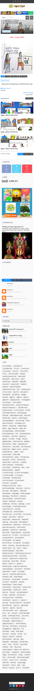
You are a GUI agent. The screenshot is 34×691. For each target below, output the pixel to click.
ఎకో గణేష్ (27, 410)
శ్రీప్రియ (22, 639)
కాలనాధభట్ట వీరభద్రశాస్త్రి (8, 431)
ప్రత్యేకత (10, 354)
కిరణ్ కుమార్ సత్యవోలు (20, 431)
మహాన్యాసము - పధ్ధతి (7, 576)
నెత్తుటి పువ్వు (21, 503)
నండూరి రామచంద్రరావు (8, 498)
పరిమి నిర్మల (17, 509)
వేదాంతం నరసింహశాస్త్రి (21, 623)
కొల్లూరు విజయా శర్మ (18, 441)
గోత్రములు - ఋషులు (16, 449)
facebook (20, 154)
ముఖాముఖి (21, 582)
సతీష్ (11, 647)
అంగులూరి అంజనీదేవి (13, 373)
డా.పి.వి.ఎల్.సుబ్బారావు (8, 480)
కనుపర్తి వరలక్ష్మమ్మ (23, 418)
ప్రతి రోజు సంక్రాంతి (21, 527)
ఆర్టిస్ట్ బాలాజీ (6, 399)
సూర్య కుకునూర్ (6, 665)
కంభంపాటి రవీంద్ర (6, 418)
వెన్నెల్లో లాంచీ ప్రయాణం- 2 (8, 623)
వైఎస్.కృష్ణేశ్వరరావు (7, 628)
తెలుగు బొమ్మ (5, 490)
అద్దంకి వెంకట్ (15, 381)
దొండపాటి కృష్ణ (6, 496)
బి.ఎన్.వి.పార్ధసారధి (7, 540)
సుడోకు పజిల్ (6, 662)
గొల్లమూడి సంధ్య (6, 449)
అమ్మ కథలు (5, 386)
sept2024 (4, 120)
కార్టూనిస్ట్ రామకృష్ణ (22, 425)
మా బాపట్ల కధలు (6, 579)
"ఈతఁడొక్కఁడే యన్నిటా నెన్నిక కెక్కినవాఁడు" (13, 227)
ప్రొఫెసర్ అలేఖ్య (23, 529)
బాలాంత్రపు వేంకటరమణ (8, 537)
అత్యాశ (10, 348)
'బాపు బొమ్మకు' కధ (17, 366)
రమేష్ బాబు (5, 592)
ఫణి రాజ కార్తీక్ (6, 532)
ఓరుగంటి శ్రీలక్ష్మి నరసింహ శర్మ (9, 412)
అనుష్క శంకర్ (6, 384)
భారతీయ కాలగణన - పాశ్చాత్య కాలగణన (18, 558)
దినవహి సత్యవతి (6, 493)
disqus (31, 154)
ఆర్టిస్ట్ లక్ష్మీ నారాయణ (15, 399)
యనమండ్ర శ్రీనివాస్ (7, 587)
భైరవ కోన (5, 563)
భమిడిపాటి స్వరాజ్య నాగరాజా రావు (23, 553)
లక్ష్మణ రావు (16, 605)
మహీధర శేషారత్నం (18, 576)
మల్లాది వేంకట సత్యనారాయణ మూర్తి (18, 574)
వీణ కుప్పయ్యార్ (6, 621)
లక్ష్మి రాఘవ (5, 608)
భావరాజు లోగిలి (15, 561)
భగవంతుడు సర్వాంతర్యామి (8, 550)
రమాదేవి (25, 589)
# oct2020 (7, 76)
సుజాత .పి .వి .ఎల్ (14, 660)
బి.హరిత (4, 545)
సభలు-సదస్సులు (6, 652)
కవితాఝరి (5, 425)
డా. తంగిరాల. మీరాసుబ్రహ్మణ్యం (21, 472)
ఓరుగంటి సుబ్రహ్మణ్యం (22, 412)
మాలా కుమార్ (6, 582)
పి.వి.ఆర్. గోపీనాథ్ (17, 514)
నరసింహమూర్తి (12, 501)
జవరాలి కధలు (15, 462)
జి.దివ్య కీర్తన (23, 462)
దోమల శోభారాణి (14, 496)
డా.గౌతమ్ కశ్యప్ (6, 477)
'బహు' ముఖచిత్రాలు (7, 366)
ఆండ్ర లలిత (15, 392)
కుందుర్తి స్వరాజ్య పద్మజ (25, 433)
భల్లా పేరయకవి (23, 555)
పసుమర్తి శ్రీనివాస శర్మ (7, 511)
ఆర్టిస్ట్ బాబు (25, 397)
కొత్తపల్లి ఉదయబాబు (7, 441)
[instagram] (23, 686)
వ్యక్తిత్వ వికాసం (16, 628)
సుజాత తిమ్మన (23, 660)
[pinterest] (20, 686)
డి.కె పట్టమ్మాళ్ (14, 483)
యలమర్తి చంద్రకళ (17, 587)
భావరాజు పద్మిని (6, 561)
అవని (18, 389)
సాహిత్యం (21, 654)
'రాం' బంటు (16, 368)
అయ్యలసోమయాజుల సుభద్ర (9, 389)
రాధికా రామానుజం (21, 595)
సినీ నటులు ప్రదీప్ (11, 657)
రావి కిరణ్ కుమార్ (6, 600)
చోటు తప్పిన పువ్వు (25, 457)
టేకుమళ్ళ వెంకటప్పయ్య (8, 470)
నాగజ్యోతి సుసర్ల (6, 503)
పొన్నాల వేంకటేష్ (13, 522)
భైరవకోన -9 (20, 563)
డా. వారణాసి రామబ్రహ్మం (8, 475)
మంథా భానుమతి (18, 568)
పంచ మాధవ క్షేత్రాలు (7, 506)
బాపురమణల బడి (7, 535)
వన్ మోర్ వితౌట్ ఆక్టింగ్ (24, 613)
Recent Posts (17, 280)
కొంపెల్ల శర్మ (24, 438)
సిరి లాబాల (5, 660)
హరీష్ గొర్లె (5, 667)
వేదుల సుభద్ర (5, 626)
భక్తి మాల (19, 548)
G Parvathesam (25, 368)
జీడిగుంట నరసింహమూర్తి (8, 464)
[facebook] (13, 1)
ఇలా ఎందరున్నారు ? (7, 402)
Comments (7, 280)
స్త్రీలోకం (18, 665)
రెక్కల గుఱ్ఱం (5, 602)
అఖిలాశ (23, 379)
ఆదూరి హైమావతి (6, 394)
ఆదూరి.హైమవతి (15, 394)
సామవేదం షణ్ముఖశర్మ (25, 652)
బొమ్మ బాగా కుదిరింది (7, 548)
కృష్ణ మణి (5, 438)
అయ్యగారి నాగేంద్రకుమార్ (15, 386)
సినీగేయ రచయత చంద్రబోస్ (23, 657)
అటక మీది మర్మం (6, 381)
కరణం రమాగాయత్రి (20, 420)
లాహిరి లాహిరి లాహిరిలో (8, 610)
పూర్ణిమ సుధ (20, 516)
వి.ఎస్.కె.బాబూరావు (15, 618)
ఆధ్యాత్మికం (23, 394)
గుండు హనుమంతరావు (26, 446)
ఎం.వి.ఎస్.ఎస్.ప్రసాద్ (19, 410)
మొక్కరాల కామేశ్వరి (17, 584)
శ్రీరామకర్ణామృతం (14, 641)
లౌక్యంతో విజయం (23, 610)
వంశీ (9, 613)
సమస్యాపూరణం (15, 652)
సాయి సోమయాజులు (12, 654)
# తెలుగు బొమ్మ (23, 76)
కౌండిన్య (14, 444)
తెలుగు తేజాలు (19, 488)
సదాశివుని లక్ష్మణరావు (7, 649)
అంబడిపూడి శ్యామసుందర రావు (9, 376)
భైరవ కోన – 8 (12, 563)
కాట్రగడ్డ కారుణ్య (12, 425)
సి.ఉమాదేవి (27, 654)
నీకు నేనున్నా (14, 503)
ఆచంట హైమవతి (24, 392)
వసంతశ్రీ (4, 615)
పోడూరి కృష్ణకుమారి (23, 522)
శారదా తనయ (6, 634)
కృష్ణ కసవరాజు (22, 436)
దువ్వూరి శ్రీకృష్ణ (15, 493)
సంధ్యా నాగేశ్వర (23, 644)
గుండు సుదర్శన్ (16, 446)
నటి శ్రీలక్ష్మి (5, 501)
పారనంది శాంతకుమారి (18, 511)
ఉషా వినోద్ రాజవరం (22, 407)
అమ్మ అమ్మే (11, 342)
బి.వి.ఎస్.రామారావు (7, 542)
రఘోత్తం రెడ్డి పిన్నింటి (7, 589)
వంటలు (4, 613)
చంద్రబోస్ (16, 451)
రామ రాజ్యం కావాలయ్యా (8, 597)
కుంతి (17, 433)
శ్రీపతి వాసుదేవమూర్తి (7, 639)
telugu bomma (24, 371)
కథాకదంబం (14, 418)
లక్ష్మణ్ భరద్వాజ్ (24, 605)
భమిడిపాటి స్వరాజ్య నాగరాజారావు (10, 555)
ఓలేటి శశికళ (5, 415)
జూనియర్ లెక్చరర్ (19, 464)
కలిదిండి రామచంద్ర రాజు (8, 423)
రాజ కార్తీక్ (5, 595)
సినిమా (4, 657)
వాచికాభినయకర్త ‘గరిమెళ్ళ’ (14, 615)
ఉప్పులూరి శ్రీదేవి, (18, 28)
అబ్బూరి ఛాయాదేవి (15, 384)
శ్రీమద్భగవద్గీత (6, 641)
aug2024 (4, 137)
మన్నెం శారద (5, 574)
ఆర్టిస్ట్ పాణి (19, 397)
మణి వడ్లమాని (27, 568)
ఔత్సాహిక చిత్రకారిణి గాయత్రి (16, 415)
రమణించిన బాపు (17, 589)
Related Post (5, 98)
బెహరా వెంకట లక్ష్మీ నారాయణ (22, 545)
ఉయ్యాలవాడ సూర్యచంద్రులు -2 (9, 407)
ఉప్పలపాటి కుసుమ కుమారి (8, 405)
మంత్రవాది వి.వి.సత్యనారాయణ (20, 566)
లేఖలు (16, 610)
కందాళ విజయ (27, 415)
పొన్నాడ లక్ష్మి (5, 522)
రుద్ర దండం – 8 (15, 600)
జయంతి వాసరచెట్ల (21, 459)
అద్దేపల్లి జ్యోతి (23, 381)
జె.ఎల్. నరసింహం (6, 467)
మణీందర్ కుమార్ (6, 571)
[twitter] (15, 1)
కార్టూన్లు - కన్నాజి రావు (13, 428)
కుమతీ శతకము (6, 436)
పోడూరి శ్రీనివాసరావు (7, 524)
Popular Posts (27, 280)
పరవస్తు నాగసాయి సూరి (8, 509)
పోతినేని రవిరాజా (17, 524)
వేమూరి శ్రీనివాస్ (13, 626)
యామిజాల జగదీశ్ (27, 587)
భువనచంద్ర (23, 561)
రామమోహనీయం (18, 597)
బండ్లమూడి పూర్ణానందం (16, 532)
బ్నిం (14, 548)
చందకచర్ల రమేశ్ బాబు (7, 451)
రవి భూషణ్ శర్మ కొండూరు (22, 592)
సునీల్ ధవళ (13, 662)
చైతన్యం (17, 457)
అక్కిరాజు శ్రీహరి (6, 379)
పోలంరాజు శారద (26, 524)
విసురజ (23, 618)
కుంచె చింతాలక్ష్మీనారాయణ (8, 433)
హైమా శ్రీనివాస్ (26, 667)
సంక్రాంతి (4, 644)
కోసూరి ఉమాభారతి (7, 444)
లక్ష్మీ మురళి (12, 608)
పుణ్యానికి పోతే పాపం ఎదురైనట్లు (15, 335)
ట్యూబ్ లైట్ (17, 470)
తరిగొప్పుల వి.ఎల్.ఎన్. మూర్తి (9, 485)
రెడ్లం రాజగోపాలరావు (7, 605)
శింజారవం (20, 634)
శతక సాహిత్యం (6, 631)
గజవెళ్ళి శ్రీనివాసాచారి (22, 444)
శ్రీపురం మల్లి (16, 639)
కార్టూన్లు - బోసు (23, 428)
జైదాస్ (23, 467)
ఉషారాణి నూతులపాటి (7, 410)
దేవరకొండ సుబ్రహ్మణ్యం (25, 493)
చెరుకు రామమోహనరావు (8, 457)
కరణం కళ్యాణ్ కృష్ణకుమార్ (8, 420)
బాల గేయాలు (15, 535)
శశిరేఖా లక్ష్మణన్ (19, 631)
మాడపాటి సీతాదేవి (16, 579)
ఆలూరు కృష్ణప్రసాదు (26, 399)
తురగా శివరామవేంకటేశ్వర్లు (8, 488)
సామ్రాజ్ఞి (4, 654)
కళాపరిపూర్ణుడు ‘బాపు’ (20, 423)
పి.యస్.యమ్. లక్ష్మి (7, 514)
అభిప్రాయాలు (23, 384)
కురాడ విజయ (14, 436)
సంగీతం (9, 644)
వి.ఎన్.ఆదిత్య (6, 618)
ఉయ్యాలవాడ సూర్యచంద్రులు (22, 405)
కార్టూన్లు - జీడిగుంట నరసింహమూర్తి (9, 115)
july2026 (4, 103)
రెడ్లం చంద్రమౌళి (27, 602)
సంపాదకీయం (5, 647)
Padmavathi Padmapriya (13, 302)
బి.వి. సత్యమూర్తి (16, 540)
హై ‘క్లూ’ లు (18, 667)
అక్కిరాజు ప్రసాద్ (21, 376)
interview (15, 371)
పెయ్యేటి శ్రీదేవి (25, 519)
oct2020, (13, 28)
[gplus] (18, 1)
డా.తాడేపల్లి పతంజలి (16, 477)
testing (5, 373)
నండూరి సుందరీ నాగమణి (20, 498)
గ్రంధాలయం (25, 449)
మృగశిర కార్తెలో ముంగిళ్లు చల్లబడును (16, 329)
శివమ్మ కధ (5, 636)
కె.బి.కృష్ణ (18, 438)
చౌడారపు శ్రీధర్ (6, 459)
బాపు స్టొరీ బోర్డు (26, 532)
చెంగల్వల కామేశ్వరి (7, 454)
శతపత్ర (12, 631)
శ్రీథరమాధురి (19, 636)
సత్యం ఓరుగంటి (17, 647)
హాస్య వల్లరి (11, 667)
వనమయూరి (14, 613)
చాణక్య (21, 451)
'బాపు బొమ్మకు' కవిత (7, 368)
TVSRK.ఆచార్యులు (7, 371)
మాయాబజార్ (25, 579)
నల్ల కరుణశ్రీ (19, 501)
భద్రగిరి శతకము (19, 550)
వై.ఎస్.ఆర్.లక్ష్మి (22, 626)
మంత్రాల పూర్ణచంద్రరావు (8, 568)
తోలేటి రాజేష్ (23, 490)
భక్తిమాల (25, 548)
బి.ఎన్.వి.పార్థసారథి (19, 537)
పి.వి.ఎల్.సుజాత (27, 514)
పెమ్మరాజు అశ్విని (6, 519)
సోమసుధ (13, 665)
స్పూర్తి (23, 665)
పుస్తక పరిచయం (12, 516)
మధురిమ (14, 571)
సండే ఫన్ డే (16, 644)
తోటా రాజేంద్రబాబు (14, 490)
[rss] (20, 1)
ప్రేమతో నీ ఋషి (14, 529)
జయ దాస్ (13, 459)
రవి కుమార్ (12, 592)
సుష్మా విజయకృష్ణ (21, 662)
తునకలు (19, 485)
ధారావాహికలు (23, 496)
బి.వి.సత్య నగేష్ (16, 542)
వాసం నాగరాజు (25, 615)
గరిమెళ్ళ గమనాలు (7, 446)
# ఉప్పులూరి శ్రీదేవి (15, 76)
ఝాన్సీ (27, 467)
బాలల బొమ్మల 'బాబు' (25, 535)
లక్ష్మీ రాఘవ (19, 608)
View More (29, 98)
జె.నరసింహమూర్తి (16, 467)
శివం (25, 634)
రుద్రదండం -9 (24, 600)
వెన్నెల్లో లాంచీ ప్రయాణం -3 (17, 621)
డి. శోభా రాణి (6, 483)
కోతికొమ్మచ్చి (26, 441)
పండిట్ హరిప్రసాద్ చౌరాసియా (19, 506)
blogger (26, 154)
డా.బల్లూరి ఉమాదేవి (19, 480)
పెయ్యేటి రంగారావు (16, 519)
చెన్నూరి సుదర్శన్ (16, 454)
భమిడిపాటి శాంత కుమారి (8, 553)
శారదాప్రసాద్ (13, 634)
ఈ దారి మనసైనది (17, 402)
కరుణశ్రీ (27, 420)
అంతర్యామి (22, 373)
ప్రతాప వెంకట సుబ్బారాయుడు (9, 527)
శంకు (23, 628)
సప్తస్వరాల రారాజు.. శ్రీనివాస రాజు (21, 649)
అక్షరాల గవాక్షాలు (15, 379)
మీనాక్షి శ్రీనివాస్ (14, 582)
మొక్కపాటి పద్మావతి (7, 584)
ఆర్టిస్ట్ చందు (12, 397)
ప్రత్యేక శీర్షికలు (6, 529)
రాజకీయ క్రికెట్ (12, 595)
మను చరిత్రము (21, 571)
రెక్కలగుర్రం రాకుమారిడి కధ (16, 602)
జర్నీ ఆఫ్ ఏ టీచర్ (7, 462)
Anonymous (10, 283)
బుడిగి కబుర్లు (11, 545)
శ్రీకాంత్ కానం (12, 636)
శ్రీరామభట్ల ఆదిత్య (24, 641)
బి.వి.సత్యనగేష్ (25, 542)
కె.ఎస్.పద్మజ (11, 438)
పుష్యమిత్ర (5, 516)
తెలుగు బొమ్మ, (25, 28)
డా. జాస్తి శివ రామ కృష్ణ (8, 472)
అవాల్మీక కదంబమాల (25, 389)
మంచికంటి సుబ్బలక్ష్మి (7, 566)
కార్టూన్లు (4, 428)
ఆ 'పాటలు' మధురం (7, 392)
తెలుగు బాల (27, 488)
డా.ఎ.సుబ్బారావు (19, 475)
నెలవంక (28, 503)
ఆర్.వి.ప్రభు (5, 397)
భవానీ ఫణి (5, 558)
